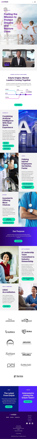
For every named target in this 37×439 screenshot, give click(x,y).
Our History (18, 104)
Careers (12, 417)
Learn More (18, 241)
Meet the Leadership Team (28, 279)
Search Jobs (28, 401)
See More (9, 406)
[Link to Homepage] (5, 2)
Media (7, 417)
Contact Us (17, 417)
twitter (27, 423)
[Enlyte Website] (13, 415)
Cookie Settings (18, 433)
